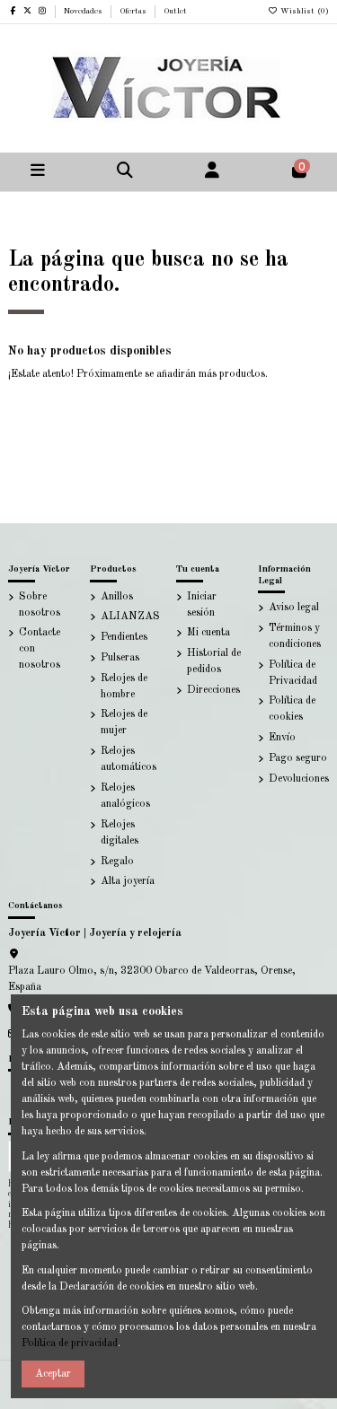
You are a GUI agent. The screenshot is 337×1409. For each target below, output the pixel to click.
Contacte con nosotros (39, 648)
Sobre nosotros (39, 604)
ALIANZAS (130, 616)
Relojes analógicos (125, 796)
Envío (282, 737)
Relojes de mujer (124, 722)
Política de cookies (292, 709)
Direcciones (213, 690)
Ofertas (134, 11)
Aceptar (53, 1374)
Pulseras (120, 657)
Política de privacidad (70, 1343)
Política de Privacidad (293, 673)
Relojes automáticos (128, 759)
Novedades (84, 11)
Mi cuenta (208, 632)
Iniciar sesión (202, 604)
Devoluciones (299, 779)
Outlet (175, 11)
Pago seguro (298, 758)
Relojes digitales (119, 832)
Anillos (117, 596)
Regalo (117, 861)
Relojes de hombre (124, 686)
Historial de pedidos (214, 661)
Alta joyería (128, 881)
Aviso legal (294, 607)
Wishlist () (303, 11)
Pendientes (124, 637)
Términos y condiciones (295, 636)
